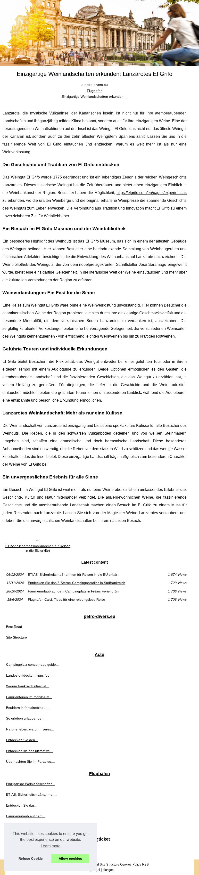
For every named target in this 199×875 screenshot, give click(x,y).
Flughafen (94, 91)
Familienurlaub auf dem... (25, 816)
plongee (108, 870)
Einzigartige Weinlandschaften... (30, 784)
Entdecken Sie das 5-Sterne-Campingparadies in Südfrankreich (76, 582)
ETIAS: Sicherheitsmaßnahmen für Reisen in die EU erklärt (37, 548)
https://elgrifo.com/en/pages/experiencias (151, 193)
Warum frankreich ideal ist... (27, 686)
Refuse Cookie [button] (30, 858)
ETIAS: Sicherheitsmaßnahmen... (31, 794)
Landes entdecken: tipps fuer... (29, 675)
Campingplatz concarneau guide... (32, 664)
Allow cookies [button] (70, 858)
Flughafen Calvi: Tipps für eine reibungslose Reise (66, 599)
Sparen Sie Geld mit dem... (27, 849)
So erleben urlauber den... (26, 718)
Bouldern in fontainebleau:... (27, 708)
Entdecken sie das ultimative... (29, 751)
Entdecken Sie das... (22, 805)
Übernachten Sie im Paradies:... (30, 761)
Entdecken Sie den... (22, 740)
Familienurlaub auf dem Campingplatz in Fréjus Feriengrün (73, 591)
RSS (145, 864)
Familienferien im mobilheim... (29, 697)
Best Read (14, 627)
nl (99, 870)
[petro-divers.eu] (99, 33)
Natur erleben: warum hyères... (30, 729)
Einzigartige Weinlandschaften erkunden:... (94, 96)
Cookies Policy (130, 864)
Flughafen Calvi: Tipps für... (27, 827)
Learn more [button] (50, 846)
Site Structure (16, 637)
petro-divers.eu (96, 85)
